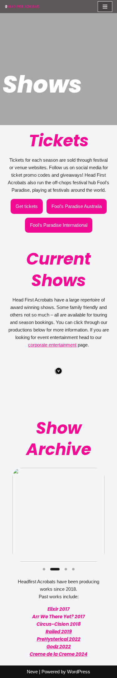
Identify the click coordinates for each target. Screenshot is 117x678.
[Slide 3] (66, 569)
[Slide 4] (73, 569)
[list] (58, 515)
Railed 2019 (59, 631)
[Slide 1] (44, 569)
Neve (32, 671)
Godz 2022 (58, 646)
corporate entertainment (52, 344)
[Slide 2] (55, 569)
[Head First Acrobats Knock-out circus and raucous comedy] (23, 6)
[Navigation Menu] (105, 6)
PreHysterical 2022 (58, 639)
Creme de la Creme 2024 (58, 654)
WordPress (78, 671)
